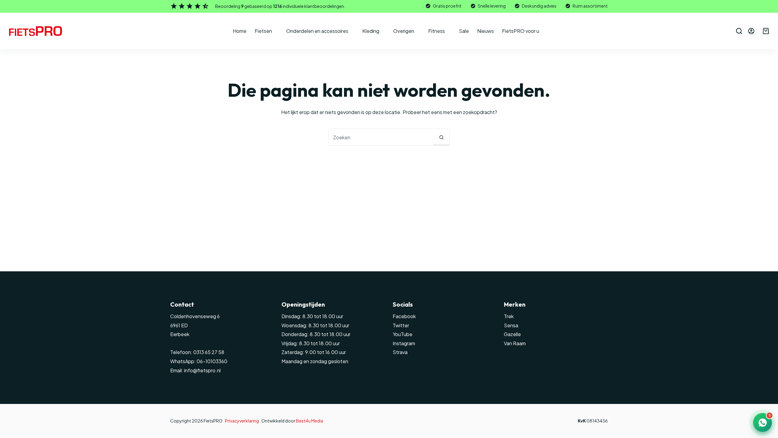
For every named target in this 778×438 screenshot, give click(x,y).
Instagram (404, 343)
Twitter (401, 325)
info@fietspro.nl (202, 370)
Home (239, 31)
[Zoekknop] (441, 137)
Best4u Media (309, 420)
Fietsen (263, 31)
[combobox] (381, 137)
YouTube (402, 334)
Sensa (511, 325)
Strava (400, 352)
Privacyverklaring (242, 420)
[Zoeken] (739, 31)
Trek (509, 316)
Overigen (403, 31)
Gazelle (512, 334)
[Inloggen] (751, 31)
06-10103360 (212, 361)
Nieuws (485, 31)
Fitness (436, 31)
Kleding (370, 31)
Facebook (404, 316)
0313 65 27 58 (208, 352)
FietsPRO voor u (520, 31)
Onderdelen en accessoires (317, 31)
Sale (464, 31)
